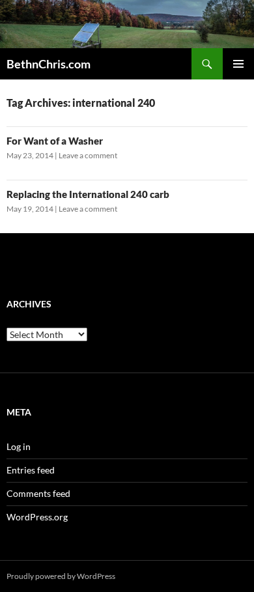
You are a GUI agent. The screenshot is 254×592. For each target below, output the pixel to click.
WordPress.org (37, 516)
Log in (19, 446)
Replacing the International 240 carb (88, 194)
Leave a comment (88, 155)
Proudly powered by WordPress (61, 576)
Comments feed (38, 493)
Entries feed (31, 469)
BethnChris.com (49, 64)
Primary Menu (238, 63)
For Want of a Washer (55, 141)
